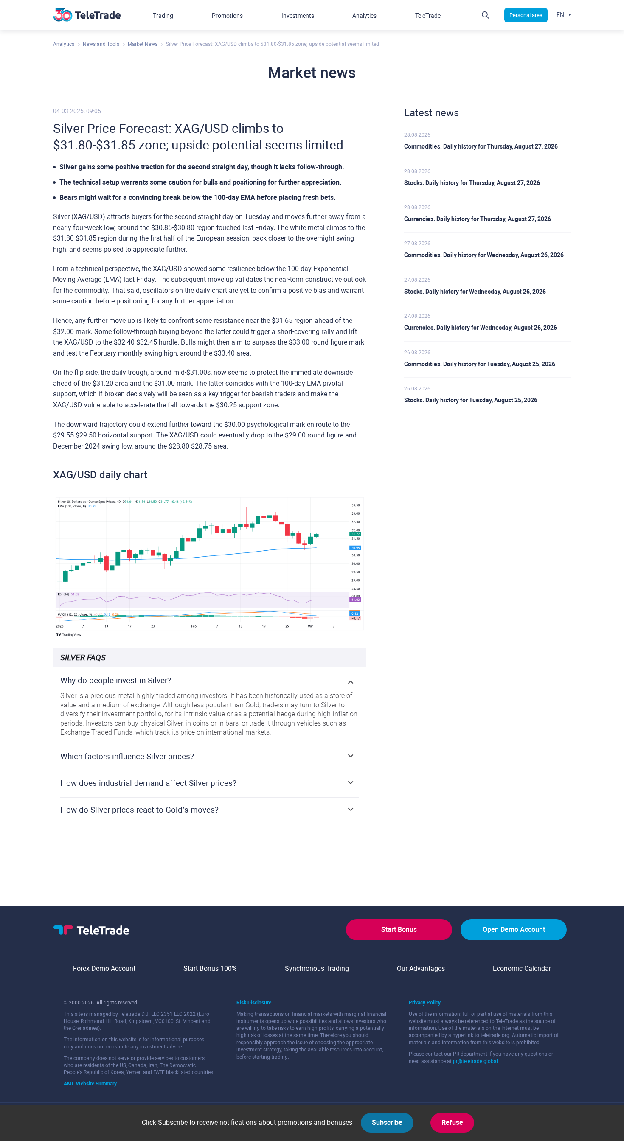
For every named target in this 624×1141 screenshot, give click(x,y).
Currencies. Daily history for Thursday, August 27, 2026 (477, 219)
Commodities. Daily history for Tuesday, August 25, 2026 (479, 364)
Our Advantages (421, 968)
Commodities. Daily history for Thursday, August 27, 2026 (481, 146)
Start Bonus (399, 929)
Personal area (525, 15)
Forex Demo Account (104, 968)
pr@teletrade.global (475, 1061)
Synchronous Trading (317, 968)
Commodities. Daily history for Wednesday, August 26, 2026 (484, 255)
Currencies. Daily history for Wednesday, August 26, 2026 (480, 327)
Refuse (452, 1123)
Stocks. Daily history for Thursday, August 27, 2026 (472, 182)
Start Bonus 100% (210, 968)
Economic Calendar (522, 968)
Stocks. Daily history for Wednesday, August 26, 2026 (475, 291)
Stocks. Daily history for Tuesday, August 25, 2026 (470, 400)
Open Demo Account (514, 929)
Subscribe (387, 1123)
